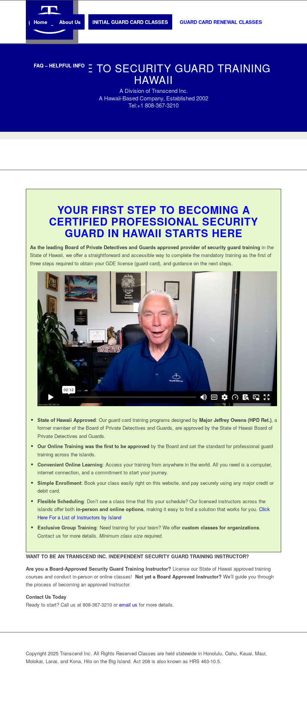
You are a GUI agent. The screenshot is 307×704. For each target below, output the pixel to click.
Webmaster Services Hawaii (192, 673)
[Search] (98, 65)
